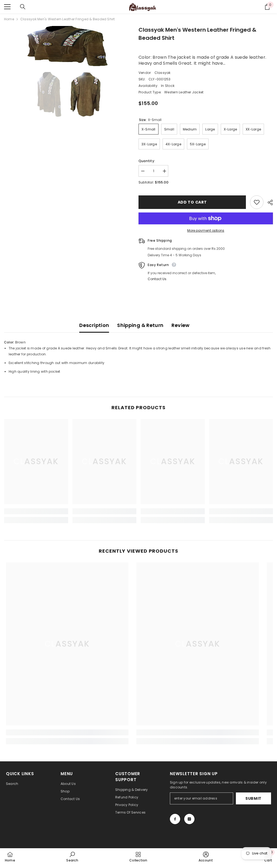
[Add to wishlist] (256, 202)
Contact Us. (157, 279)
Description (94, 325)
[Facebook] (175, 819)
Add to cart (192, 202)
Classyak (162, 72)
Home (9, 19)
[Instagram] (189, 819)
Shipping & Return (140, 325)
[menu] (7, 7)
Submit (253, 798)
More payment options (205, 230)
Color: (9, 342)
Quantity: (146, 161)
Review (180, 325)
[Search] (22, 7)
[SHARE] (268, 202)
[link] (36, 511)
